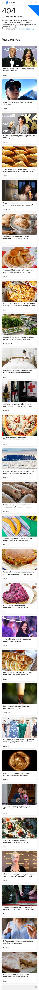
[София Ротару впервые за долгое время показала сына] (19, 632)
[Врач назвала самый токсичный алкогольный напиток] (19, 699)
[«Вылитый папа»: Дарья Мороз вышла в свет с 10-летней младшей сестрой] (19, 867)
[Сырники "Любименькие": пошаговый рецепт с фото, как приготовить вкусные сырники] (19, 263)
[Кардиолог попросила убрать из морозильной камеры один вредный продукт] (19, 195)
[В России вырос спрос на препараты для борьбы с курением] (19, 934)
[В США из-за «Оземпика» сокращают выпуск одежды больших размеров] (19, 732)
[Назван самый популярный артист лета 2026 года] (19, 128)
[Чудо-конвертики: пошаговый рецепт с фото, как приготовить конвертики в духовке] (19, 162)
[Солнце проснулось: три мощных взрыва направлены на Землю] (19, 766)
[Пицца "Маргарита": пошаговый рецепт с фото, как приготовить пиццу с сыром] (19, 296)
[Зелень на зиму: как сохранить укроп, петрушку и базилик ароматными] (19, 330)
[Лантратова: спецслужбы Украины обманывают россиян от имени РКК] (19, 397)
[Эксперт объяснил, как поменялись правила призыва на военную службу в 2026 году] (19, 900)
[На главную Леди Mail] (11, 2)
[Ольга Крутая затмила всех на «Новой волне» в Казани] (19, 61)
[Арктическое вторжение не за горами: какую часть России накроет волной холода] (19, 464)
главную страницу (26, 29)
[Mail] (7, 2)
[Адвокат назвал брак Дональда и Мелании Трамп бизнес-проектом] (19, 799)
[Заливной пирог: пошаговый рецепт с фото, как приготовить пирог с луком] (19, 565)
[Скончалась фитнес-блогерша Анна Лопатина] (19, 95)
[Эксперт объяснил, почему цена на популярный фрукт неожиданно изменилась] (19, 531)
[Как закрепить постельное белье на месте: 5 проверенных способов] (19, 363)
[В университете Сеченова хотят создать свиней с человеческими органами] (19, 497)
